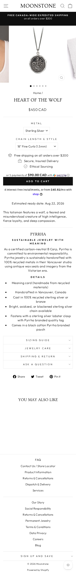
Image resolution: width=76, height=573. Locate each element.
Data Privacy (38, 533)
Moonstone (38, 6)
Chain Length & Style (36, 138)
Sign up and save (37, 556)
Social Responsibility (38, 508)
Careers (38, 539)
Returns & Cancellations (38, 478)
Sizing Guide (38, 340)
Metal (36, 123)
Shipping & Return (38, 356)
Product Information (38, 472)
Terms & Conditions (38, 527)
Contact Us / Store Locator (38, 466)
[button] (38, 175)
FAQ (38, 460)
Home (37, 93)
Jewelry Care (38, 348)
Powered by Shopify (38, 569)
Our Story (38, 502)
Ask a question (38, 364)
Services (38, 490)
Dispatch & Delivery (38, 484)
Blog (38, 545)
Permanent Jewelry (38, 520)
